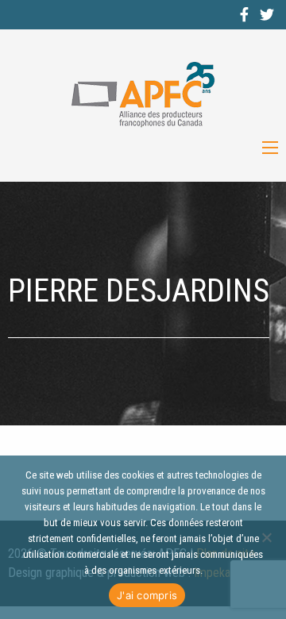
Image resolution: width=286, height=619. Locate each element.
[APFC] (143, 94)
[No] (266, 537)
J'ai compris (147, 595)
